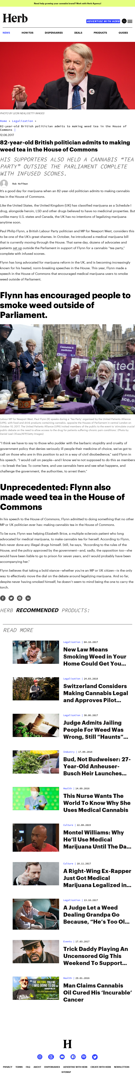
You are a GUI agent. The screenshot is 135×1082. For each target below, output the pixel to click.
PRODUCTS (100, 32)
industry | (70, 751)
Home (3, 121)
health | (69, 788)
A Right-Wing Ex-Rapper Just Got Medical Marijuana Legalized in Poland (97, 878)
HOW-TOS (27, 32)
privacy (7, 1067)
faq (28, 1067)
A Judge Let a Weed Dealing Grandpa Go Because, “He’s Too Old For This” (95, 915)
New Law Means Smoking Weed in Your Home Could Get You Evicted (94, 657)
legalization (22, 121)
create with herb (101, 1067)
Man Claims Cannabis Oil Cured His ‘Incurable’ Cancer (97, 993)
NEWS (6, 32)
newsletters (121, 1067)
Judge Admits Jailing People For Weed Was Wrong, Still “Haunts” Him (93, 730)
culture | (69, 825)
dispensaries (52, 1067)
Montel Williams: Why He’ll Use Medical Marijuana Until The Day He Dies (96, 840)
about (37, 1067)
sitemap (66, 1072)
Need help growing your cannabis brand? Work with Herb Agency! (67, 3)
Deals (78, 32)
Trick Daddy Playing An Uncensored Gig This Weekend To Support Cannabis (95, 956)
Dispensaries (54, 32)
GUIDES (123, 32)
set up (17, 248)
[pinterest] (19, 598)
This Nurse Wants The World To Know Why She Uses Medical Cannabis (97, 803)
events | (69, 941)
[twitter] (11, 598)
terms (19, 1067)
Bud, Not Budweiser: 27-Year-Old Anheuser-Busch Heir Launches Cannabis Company (97, 767)
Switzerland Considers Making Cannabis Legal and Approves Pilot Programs (95, 694)
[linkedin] (28, 598)
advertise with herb (103, 21)
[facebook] (3, 598)
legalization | (73, 642)
